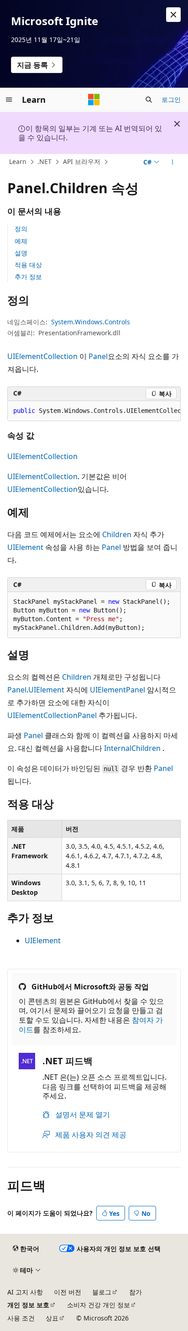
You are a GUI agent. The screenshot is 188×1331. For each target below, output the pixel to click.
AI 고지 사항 (25, 1292)
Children (116, 534)
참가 (135, 1292)
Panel (98, 356)
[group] (94, 411)
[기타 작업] (173, 162)
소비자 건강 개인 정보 (98, 1304)
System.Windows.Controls (90, 321)
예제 (21, 241)
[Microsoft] (94, 100)
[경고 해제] (173, 14)
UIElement (25, 547)
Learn (17, 161)
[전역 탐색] (9, 99)
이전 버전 (67, 1292)
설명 (21, 252)
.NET (44, 161)
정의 (21, 228)
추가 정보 (28, 276)
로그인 (171, 99)
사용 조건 (21, 1318)
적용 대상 (28, 264)
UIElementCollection (42, 356)
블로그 (101, 1292)
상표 (52, 1318)
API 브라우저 (81, 161)
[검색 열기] (149, 99)
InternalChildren (132, 748)
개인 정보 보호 (28, 1304)
